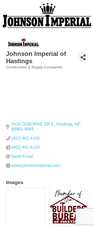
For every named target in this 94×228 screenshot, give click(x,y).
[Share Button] (83, 57)
